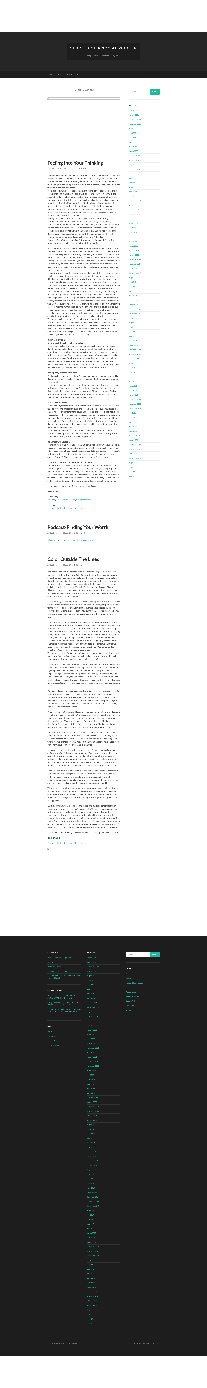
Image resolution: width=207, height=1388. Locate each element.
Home (59, 74)
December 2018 (135, 309)
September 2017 (135, 359)
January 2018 (134, 345)
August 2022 (133, 187)
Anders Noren (148, 1344)
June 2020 (133, 232)
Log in (49, 1032)
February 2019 (134, 300)
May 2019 (132, 291)
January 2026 (134, 115)
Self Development (132, 996)
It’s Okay (51, 500)
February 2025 (134, 156)
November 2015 (135, 449)
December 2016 (135, 399)
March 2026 (133, 110)
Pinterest (78, 508)
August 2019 (133, 278)
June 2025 (133, 137)
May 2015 (132, 476)
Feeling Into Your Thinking (75, 163)
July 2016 (132, 413)
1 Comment (79, 565)
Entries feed (51, 1036)
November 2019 (135, 264)
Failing (72, 500)
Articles (129, 974)
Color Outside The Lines (73, 559)
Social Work (130, 1001)
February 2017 (134, 390)
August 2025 (133, 128)
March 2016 (133, 431)
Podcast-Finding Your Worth (77, 527)
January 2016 (134, 440)
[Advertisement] (103, 16)
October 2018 (134, 318)
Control (65, 500)
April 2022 (133, 192)
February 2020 (134, 250)
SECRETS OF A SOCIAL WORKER (103, 48)
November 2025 (135, 124)
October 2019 (134, 268)
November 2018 (135, 314)
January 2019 (134, 305)
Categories (71, 74)
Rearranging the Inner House (58, 971)
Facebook (51, 508)
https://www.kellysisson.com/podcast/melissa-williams (71, 540)
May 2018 (132, 336)
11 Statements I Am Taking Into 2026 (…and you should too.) (63, 977)
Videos (128, 1010)
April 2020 (133, 241)
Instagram (68, 508)
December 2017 (135, 350)
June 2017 (133, 372)
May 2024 (132, 165)
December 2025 (135, 119)
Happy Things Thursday (135, 983)
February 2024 (134, 169)
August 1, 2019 (53, 565)
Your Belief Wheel (54, 967)
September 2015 (135, 458)
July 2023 (132, 174)
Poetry (128, 987)
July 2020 (132, 228)
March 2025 (133, 151)
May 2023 (132, 178)
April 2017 (133, 381)
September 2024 (135, 160)
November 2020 (135, 219)
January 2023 (134, 183)
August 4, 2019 (53, 533)
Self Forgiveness (83, 500)
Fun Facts (129, 978)
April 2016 (133, 426)
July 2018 (132, 327)
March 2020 (133, 246)
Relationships (131, 992)
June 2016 (133, 417)
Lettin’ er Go (68, 998)
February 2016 (134, 435)
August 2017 (133, 363)
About (50, 74)
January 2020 (134, 255)
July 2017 (132, 368)
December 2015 (135, 445)
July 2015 (132, 467)
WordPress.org (53, 1045)
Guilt (58, 500)
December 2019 (135, 259)
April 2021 (133, 205)
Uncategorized (131, 1005)
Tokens (50, 962)
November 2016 (135, 404)
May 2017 (132, 377)
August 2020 (133, 223)
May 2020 (132, 237)
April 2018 (133, 341)
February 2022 (134, 196)
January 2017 (134, 395)
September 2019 (135, 273)
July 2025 (132, 133)
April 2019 (133, 296)
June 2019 (133, 286)
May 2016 (132, 422)
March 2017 (133, 386)
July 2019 (132, 282)
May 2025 (132, 142)
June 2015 (133, 472)
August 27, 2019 (54, 169)
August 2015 (133, 463)
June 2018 (133, 332)
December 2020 (135, 214)
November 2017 (135, 354)
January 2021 (134, 210)
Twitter (60, 508)
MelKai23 (68, 169)
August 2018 (133, 323)
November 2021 (135, 201)
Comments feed (53, 1041)
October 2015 (134, 454)
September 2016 (135, 408)
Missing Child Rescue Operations (59, 958)
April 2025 (133, 146)
